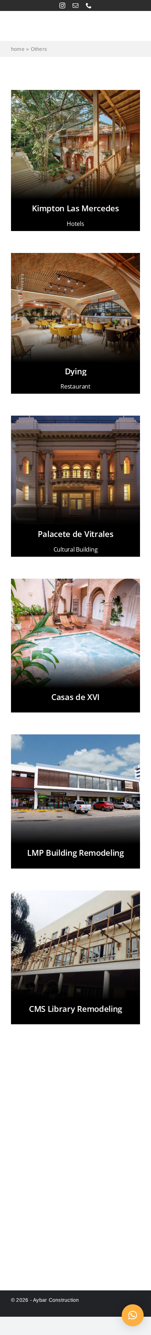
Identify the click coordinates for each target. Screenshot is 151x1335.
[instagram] (62, 5)
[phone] (89, 5)
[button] (133, 1315)
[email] (75, 5)
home (18, 49)
